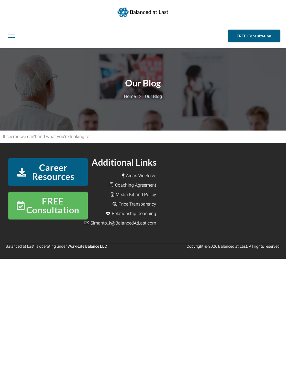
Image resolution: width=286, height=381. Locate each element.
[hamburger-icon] (12, 36)
